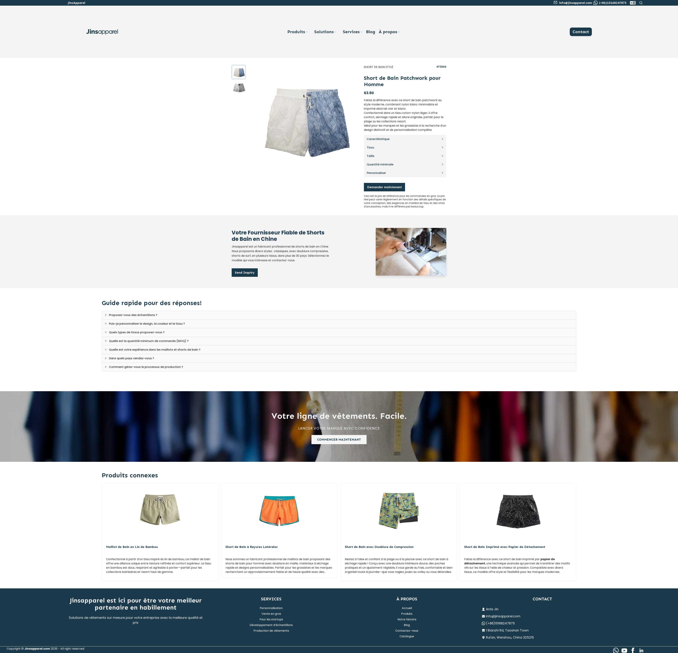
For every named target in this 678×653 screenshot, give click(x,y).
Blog (370, 31)
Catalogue (407, 636)
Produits (296, 31)
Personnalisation (271, 608)
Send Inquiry (245, 273)
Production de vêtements (271, 631)
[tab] (339, 315)
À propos (388, 31)
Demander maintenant (384, 187)
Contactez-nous (406, 631)
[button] (405, 139)
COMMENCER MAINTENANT (339, 440)
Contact (581, 31)
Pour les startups (271, 619)
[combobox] (633, 3)
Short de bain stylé (378, 67)
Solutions (324, 31)
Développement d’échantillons (271, 625)
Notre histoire (406, 619)
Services (351, 31)
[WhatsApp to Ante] (595, 3)
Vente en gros (271, 614)
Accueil (407, 608)
